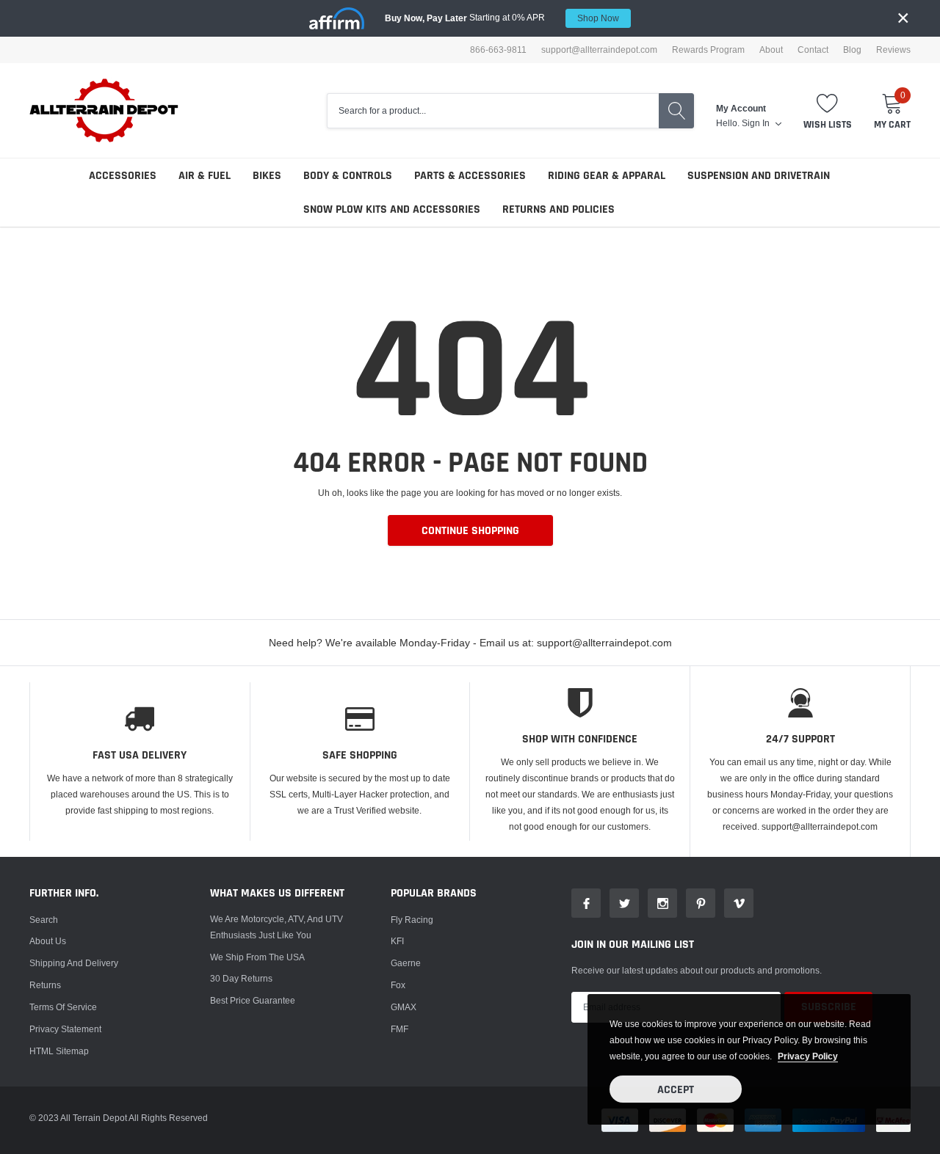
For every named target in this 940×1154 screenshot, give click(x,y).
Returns (45, 984)
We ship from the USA (257, 957)
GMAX (403, 1006)
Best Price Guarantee (252, 1000)
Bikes (267, 175)
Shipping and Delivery (73, 962)
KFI (397, 940)
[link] (586, 903)
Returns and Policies (558, 209)
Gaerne (406, 962)
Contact (813, 49)
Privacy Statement (65, 1028)
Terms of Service (63, 1006)
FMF (399, 1028)
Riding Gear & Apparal (606, 175)
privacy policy (808, 1056)
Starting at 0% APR (502, 17)
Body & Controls (347, 175)
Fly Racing (412, 919)
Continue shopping (470, 530)
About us (47, 940)
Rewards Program (708, 49)
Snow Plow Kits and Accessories (391, 209)
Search (43, 919)
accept (675, 1090)
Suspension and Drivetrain (758, 175)
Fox (398, 984)
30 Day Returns (241, 978)
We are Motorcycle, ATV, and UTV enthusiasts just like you (276, 927)
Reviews (893, 49)
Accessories (122, 175)
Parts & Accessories (470, 175)
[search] (676, 110)
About (771, 49)
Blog (852, 49)
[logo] (104, 110)
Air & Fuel (204, 175)
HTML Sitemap (59, 1050)
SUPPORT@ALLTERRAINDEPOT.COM (599, 49)
